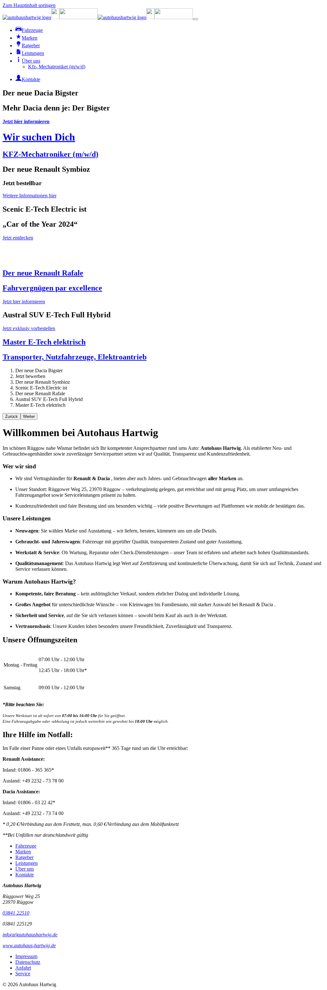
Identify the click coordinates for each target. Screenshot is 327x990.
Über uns (24, 869)
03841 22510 (16, 913)
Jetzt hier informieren (26, 121)
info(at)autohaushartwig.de (30, 934)
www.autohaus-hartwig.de (29, 945)
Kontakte (24, 874)
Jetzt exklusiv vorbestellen (29, 328)
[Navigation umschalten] (195, 19)
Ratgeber (24, 857)
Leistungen (26, 863)
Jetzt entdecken (18, 237)
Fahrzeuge (25, 846)
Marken (23, 851)
